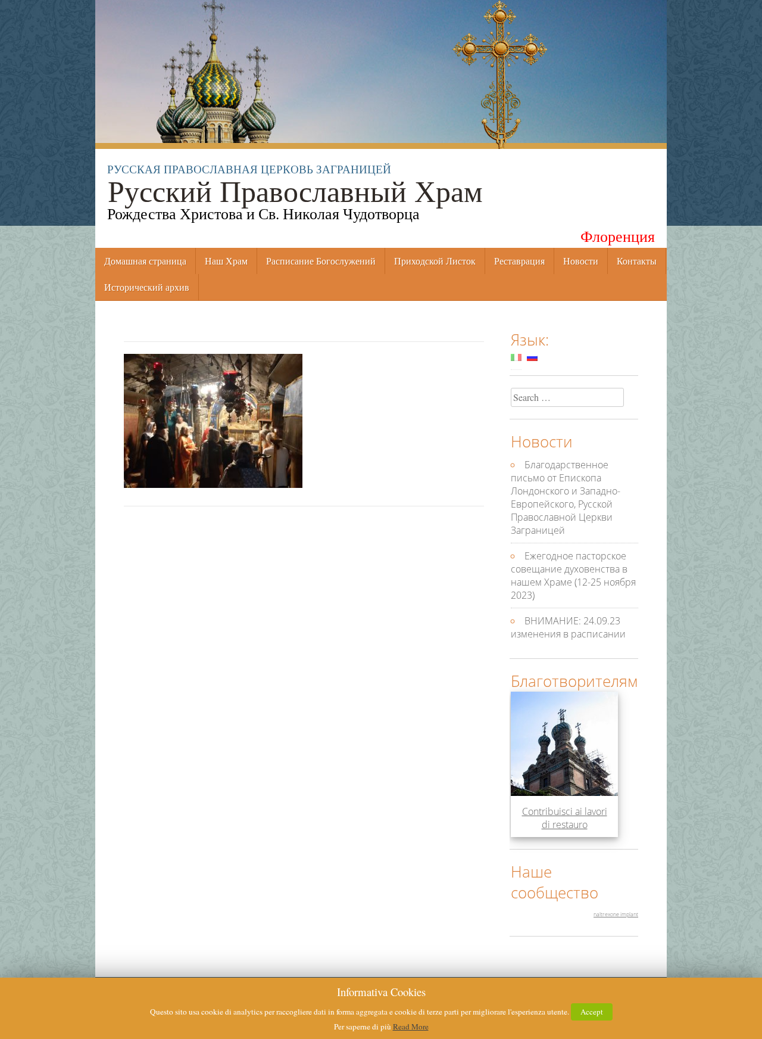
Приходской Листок (435, 260)
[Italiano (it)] (516, 356)
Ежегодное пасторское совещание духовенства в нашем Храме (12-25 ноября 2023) (573, 575)
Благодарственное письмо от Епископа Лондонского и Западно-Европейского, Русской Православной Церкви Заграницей (565, 497)
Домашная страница (145, 260)
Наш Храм (226, 260)
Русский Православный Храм (294, 190)
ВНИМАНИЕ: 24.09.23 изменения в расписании (568, 627)
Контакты (637, 260)
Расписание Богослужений (321, 260)
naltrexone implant (616, 914)
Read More (411, 1026)
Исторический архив (146, 287)
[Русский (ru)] (532, 356)
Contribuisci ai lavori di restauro (564, 818)
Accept (591, 1011)
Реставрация (519, 260)
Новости (580, 260)
